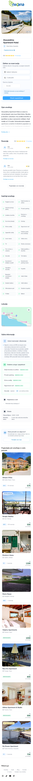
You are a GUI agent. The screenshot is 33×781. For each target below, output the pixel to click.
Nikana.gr (5, 766)
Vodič (12, 770)
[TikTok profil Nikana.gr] (6, 776)
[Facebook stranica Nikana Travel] (14, 776)
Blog (18, 770)
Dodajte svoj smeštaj (20, 772)
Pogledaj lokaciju (8, 50)
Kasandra (15, 46)
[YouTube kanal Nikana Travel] (10, 776)
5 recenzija (29, 141)
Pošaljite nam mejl (16, 440)
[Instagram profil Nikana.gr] (2, 776)
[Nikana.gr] (16, 3)
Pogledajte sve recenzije (16, 186)
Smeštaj (6, 770)
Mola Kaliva (10, 46)
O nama (9, 772)
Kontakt (24, 770)
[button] (23, 141)
